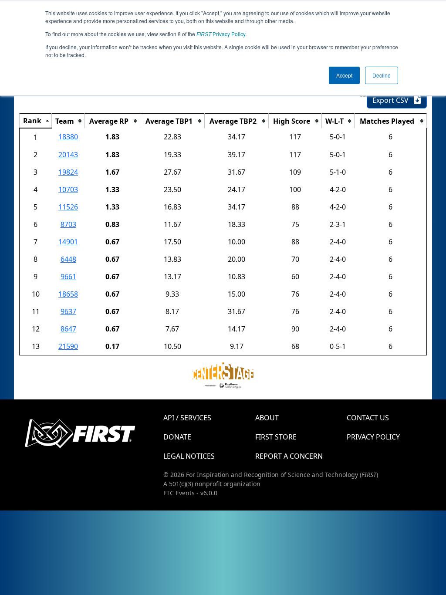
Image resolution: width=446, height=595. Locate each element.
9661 (68, 276)
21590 (68, 346)
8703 (68, 224)
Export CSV (393, 100)
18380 (68, 137)
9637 (68, 311)
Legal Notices (189, 456)
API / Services (187, 418)
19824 (68, 172)
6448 (68, 259)
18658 (68, 294)
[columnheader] (36, 121)
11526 (68, 207)
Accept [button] (344, 75)
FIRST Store (276, 437)
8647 (68, 329)
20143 (68, 154)
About (267, 418)
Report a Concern (289, 456)
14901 (68, 242)
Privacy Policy (220, 33)
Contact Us (368, 418)
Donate (177, 437)
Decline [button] (381, 75)
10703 (68, 189)
